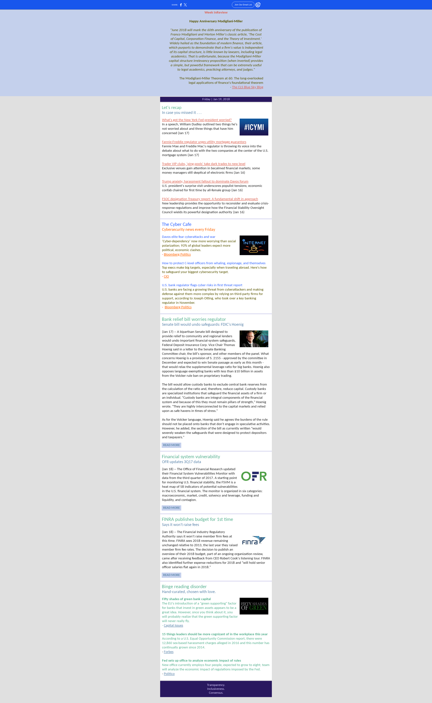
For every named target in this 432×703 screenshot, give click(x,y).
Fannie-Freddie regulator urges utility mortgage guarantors (204, 142)
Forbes (168, 652)
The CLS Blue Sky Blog (247, 87)
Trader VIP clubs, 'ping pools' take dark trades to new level (203, 164)
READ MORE (171, 445)
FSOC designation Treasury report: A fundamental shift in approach (210, 199)
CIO (166, 276)
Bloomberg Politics (177, 254)
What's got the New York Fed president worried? (197, 120)
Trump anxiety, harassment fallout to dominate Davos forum (205, 181)
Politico (169, 674)
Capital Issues (173, 625)
